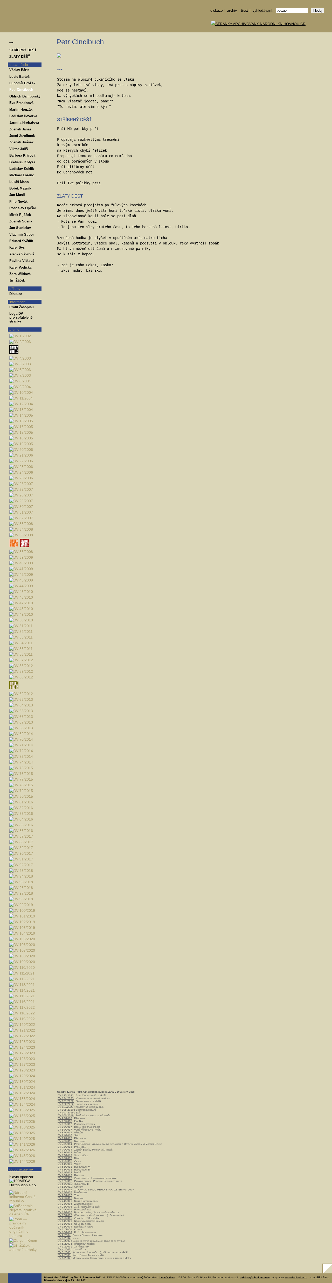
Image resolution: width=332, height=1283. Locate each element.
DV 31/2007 (65, 1189)
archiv (232, 10)
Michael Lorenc (21, 175)
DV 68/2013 (65, 1152)
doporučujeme (21, 1169)
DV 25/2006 (65, 1198)
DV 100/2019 (66, 1115)
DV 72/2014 (65, 1146)
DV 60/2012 (65, 1175)
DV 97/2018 (65, 1121)
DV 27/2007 (65, 1192)
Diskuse (15, 294)
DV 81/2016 (65, 1135)
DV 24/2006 (65, 1201)
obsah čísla (18, 64)
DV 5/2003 (64, 1246)
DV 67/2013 (65, 1155)
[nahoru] (15, 1264)
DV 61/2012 (65, 1172)
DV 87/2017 (65, 1132)
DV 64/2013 (65, 1163)
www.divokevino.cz (296, 1277)
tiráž (244, 10)
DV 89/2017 (65, 1129)
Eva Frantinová (21, 103)
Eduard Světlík (21, 241)
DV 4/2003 (64, 1249)
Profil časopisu (21, 307)
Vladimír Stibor (21, 234)
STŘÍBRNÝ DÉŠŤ (23, 50)
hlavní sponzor (21, 1177)
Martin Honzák (20, 109)
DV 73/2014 (65, 1143)
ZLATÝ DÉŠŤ (19, 57)
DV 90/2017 (65, 1126)
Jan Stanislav (20, 228)
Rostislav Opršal (22, 208)
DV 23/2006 (65, 1203)
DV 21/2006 (65, 1206)
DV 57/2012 (65, 1181)
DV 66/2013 (65, 1158)
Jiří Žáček (17, 280)
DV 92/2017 (65, 1124)
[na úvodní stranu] (25, 16)
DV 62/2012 (65, 1169)
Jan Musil (17, 195)
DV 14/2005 (65, 1220)
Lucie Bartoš (19, 77)
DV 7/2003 (64, 1240)
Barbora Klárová (22, 155)
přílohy (14, 288)
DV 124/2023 (66, 1098)
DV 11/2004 (65, 1229)
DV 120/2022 (66, 1104)
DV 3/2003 (64, 1252)
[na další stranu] (326, 38)
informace (17, 302)
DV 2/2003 (64, 1255)
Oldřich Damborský (24, 96)
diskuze (216, 10)
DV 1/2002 (64, 1258)
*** (11, 43)
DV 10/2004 (65, 1232)
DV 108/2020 (66, 1109)
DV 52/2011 (65, 1186)
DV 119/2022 (65, 1106)
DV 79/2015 (65, 1138)
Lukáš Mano (19, 182)
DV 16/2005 (65, 1218)
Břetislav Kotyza (22, 162)
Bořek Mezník (20, 188)
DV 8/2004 (64, 1238)
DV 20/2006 (65, 1209)
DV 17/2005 (65, 1215)
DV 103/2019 (66, 1112)
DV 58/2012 (65, 1178)
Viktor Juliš (18, 149)
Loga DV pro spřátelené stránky (20, 317)
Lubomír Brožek (22, 83)
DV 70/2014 (65, 1149)
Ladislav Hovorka (23, 116)
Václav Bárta (19, 70)
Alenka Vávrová (21, 254)
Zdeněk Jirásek (21, 142)
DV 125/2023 (66, 1095)
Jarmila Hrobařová (24, 122)
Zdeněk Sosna (20, 221)
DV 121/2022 (66, 1101)
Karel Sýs (17, 247)
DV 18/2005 (65, 1212)
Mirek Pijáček (20, 215)
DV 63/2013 (65, 1166)
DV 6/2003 (64, 1243)
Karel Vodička (20, 267)
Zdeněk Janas (20, 129)
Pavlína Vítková (21, 261)
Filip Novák (18, 202)
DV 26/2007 (65, 1195)
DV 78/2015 (65, 1141)
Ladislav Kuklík (21, 169)
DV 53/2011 (65, 1183)
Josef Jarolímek (22, 136)
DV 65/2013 (65, 1161)
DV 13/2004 (65, 1223)
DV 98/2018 (65, 1118)
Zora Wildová (20, 274)
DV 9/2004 (64, 1235)
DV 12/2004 (65, 1226)
